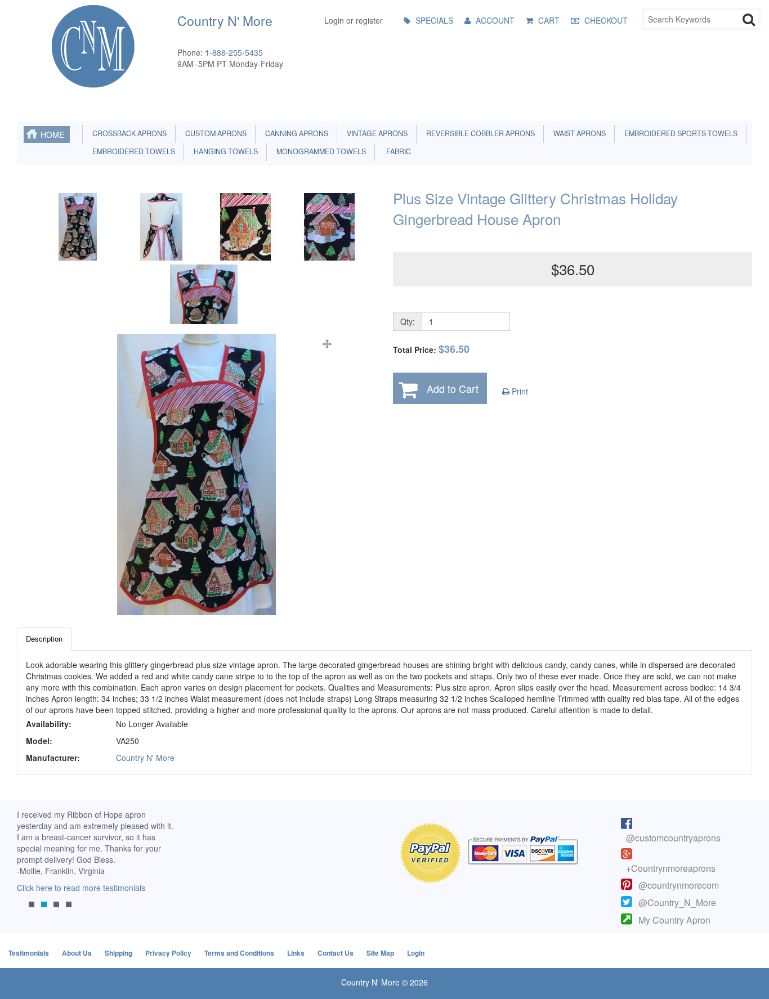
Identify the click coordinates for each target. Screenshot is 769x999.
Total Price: (431, 349)
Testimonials (28, 953)
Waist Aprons (578, 133)
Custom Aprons (214, 133)
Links (296, 953)
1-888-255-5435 (234, 52)
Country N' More (145, 757)
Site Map (380, 953)
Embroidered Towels (132, 151)
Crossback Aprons (128, 133)
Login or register (353, 20)
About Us (77, 953)
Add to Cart (453, 388)
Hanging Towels (224, 151)
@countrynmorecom (678, 885)
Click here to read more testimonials (81, 887)
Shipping (118, 953)
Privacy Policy (168, 953)
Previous (31, 867)
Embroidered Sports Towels (679, 133)
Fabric (396, 151)
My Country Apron (674, 919)
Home (52, 134)
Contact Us (336, 953)
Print (518, 391)
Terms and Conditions (239, 953)
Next (161, 867)
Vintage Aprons (375, 133)
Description (44, 638)
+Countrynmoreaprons (671, 868)
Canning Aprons (295, 133)
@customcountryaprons (673, 837)
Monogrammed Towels (319, 151)
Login (415, 953)
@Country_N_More (677, 902)
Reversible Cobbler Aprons (479, 133)
